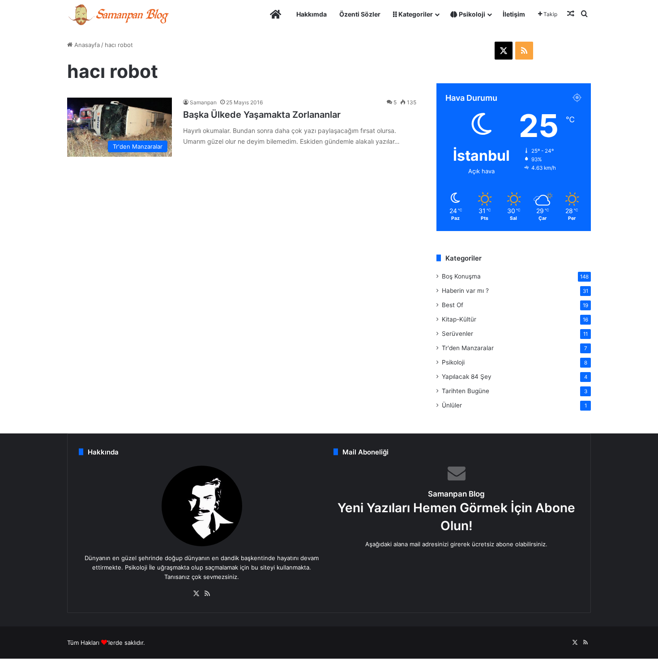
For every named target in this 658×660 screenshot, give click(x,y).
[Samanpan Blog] (118, 14)
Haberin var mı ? (465, 290)
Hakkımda (311, 14)
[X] (196, 593)
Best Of (452, 305)
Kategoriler (415, 14)
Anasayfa (86, 44)
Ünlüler (452, 405)
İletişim (514, 14)
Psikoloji (471, 14)
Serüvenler (457, 333)
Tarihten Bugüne (465, 390)
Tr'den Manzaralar (468, 347)
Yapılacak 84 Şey (466, 376)
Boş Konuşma (461, 276)
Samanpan (203, 102)
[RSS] (207, 593)
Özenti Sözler (359, 14)
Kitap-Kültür (459, 319)
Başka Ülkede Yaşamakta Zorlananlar (262, 114)
